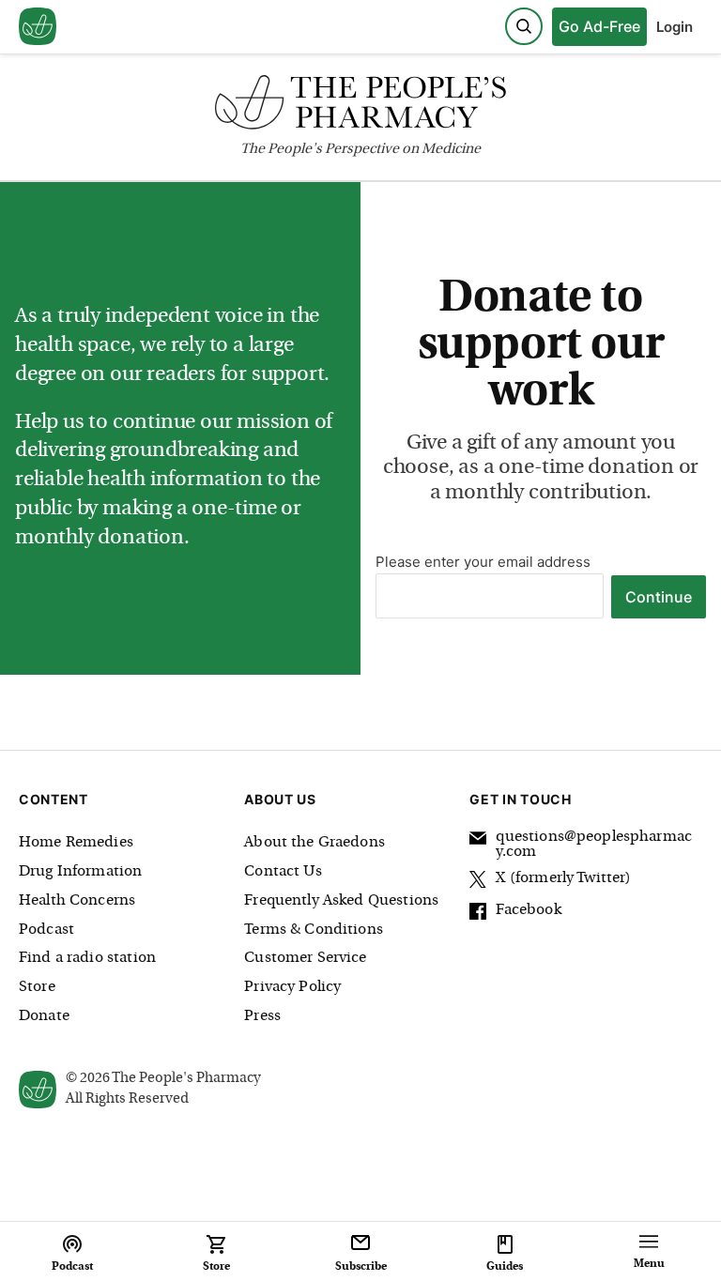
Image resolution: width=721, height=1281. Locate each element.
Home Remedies (76, 842)
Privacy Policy (292, 987)
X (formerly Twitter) (563, 878)
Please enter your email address (483, 562)
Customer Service (305, 958)
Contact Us (283, 871)
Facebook (528, 910)
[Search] (524, 26)
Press (262, 1016)
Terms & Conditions (313, 930)
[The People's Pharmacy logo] (360, 106)
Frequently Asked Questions (341, 900)
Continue (658, 596)
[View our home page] (37, 27)
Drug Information (80, 871)
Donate (44, 1016)
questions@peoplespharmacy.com (594, 845)
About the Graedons (314, 842)
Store (37, 987)
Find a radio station (87, 958)
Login (674, 27)
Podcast (46, 930)
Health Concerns (77, 900)
